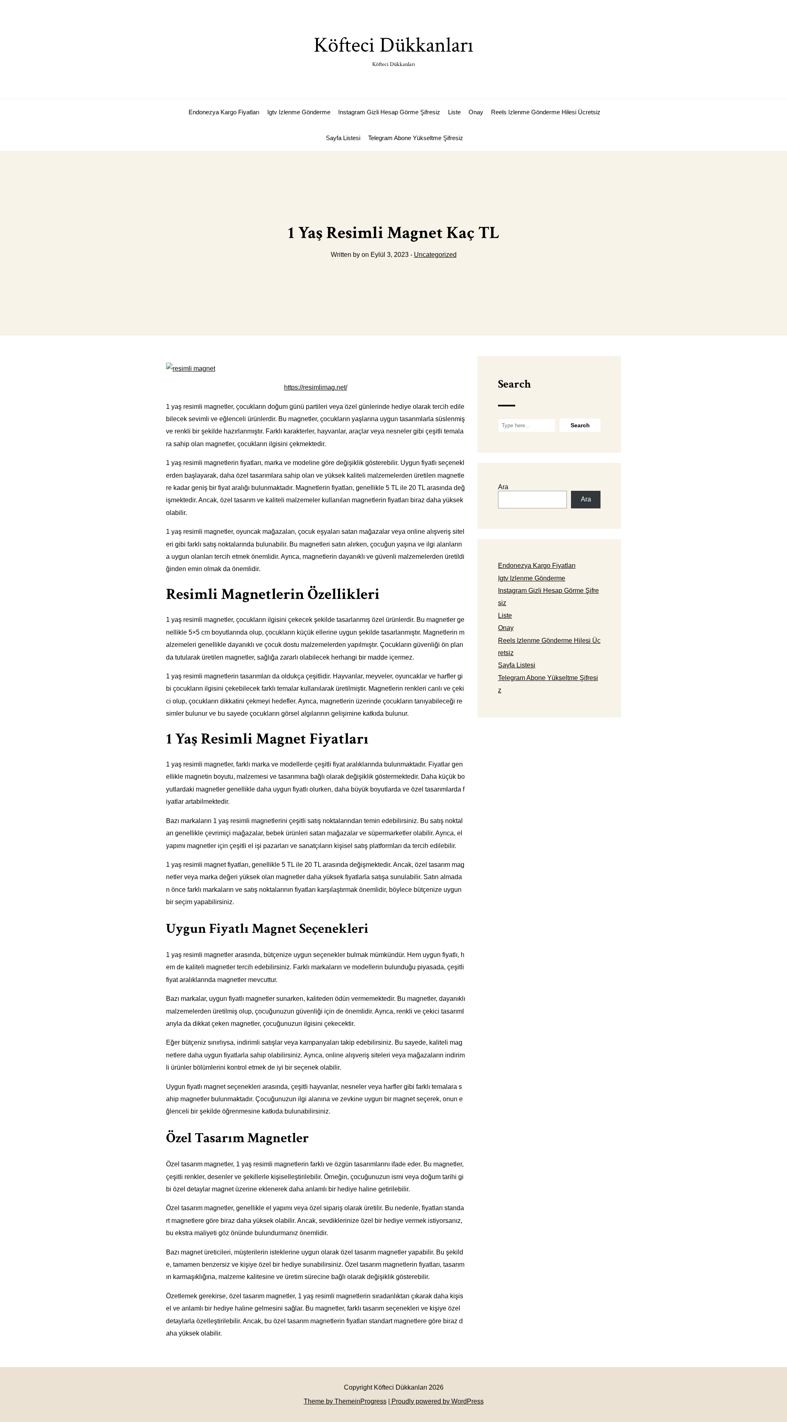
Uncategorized (435, 254)
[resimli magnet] (190, 368)
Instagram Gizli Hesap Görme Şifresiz (389, 112)
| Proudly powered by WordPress (436, 1401)
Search (514, 384)
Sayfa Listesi (343, 137)
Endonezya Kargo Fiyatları (224, 112)
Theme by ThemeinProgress (345, 1401)
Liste (454, 112)
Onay (476, 112)
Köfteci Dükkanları (393, 50)
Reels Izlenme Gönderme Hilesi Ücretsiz (545, 112)
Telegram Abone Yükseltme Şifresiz (415, 137)
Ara (503, 486)
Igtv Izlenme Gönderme (298, 112)
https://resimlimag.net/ (315, 387)
